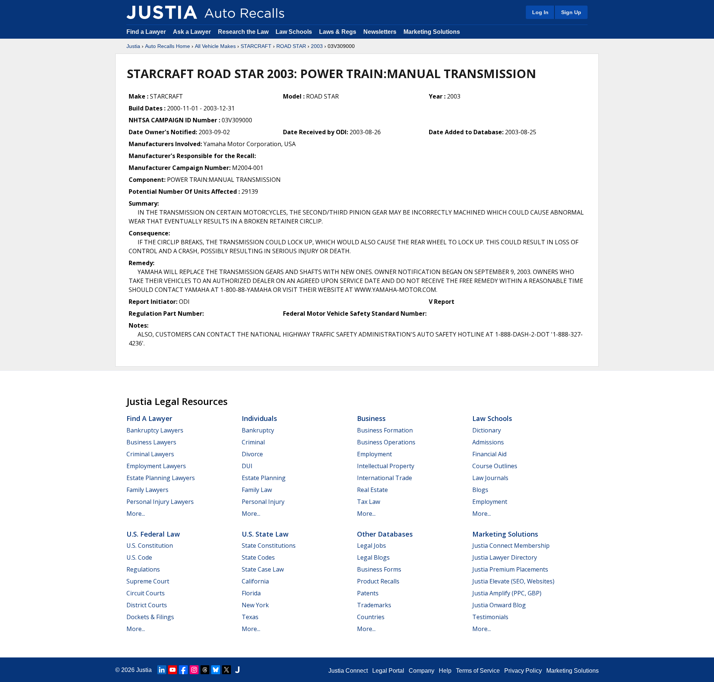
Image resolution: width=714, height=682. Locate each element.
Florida (251, 593)
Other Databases (385, 534)
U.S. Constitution (149, 545)
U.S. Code (139, 557)
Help (445, 670)
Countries (371, 617)
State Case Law (263, 569)
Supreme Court (147, 581)
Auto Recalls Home (167, 46)
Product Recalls (378, 581)
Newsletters (379, 32)
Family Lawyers (147, 490)
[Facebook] (183, 669)
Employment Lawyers (156, 466)
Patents (368, 593)
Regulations (143, 569)
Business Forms (379, 569)
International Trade (384, 478)
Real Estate (372, 490)
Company (421, 670)
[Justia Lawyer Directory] (237, 669)
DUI (247, 466)
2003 (317, 46)
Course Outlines (494, 466)
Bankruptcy (258, 430)
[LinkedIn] (161, 669)
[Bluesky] (215, 669)
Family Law (257, 490)
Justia (133, 46)
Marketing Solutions (431, 32)
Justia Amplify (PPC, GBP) (506, 593)
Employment (374, 454)
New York (255, 605)
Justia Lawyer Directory (504, 557)
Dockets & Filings (150, 617)
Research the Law (243, 32)
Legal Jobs (371, 545)
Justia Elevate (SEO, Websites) (513, 581)
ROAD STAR (291, 46)
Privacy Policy (523, 670)
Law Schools (294, 32)
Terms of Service (478, 670)
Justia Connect (348, 670)
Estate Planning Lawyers (160, 478)
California (255, 581)
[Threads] (204, 669)
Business (371, 418)
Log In (540, 12)
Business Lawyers (151, 442)
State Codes (258, 557)
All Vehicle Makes (215, 46)
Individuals (259, 418)
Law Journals (490, 478)
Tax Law (368, 502)
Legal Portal (388, 670)
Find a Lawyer (146, 32)
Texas (250, 617)
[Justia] (161, 12)
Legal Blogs (373, 557)
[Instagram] (194, 669)
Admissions (488, 442)
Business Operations (386, 442)
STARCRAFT (256, 46)
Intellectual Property (385, 466)
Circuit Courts (145, 593)
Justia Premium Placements (510, 569)
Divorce (252, 454)
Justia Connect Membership (511, 545)
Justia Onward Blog (499, 605)
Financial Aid (489, 454)
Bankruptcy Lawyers (154, 430)
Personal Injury (263, 502)
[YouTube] (172, 669)
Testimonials (490, 617)
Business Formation (385, 430)
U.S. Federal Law (153, 534)
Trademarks (374, 605)
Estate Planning (264, 478)
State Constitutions (269, 545)
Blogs (480, 490)
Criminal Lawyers (150, 454)
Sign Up (571, 12)
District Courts (146, 605)
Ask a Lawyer (192, 32)
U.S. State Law (265, 534)
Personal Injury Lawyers (160, 502)
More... (135, 513)
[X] (226, 669)
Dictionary (486, 430)
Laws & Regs (337, 32)
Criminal (253, 442)
